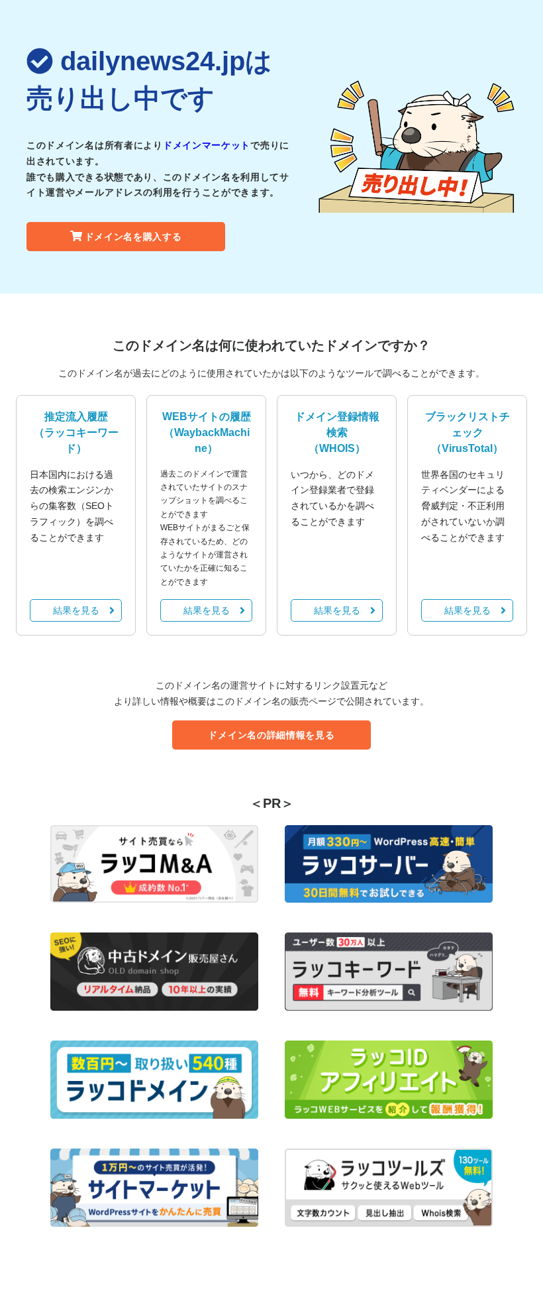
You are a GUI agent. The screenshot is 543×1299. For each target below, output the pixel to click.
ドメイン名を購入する (133, 236)
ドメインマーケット (206, 145)
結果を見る (76, 610)
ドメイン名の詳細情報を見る (271, 735)
